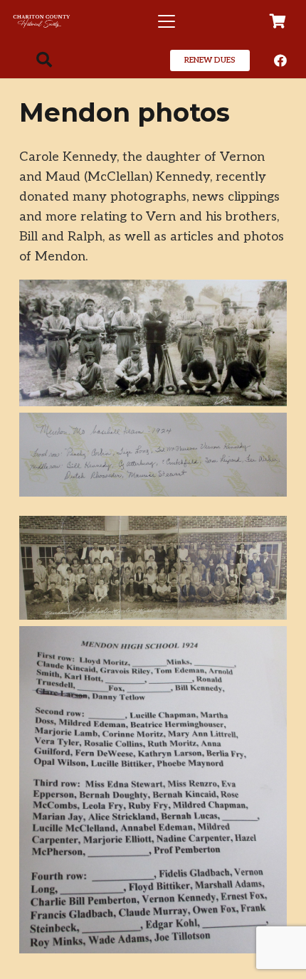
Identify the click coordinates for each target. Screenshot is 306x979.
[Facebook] (280, 60)
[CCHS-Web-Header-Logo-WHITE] (41, 21)
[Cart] (277, 21)
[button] (166, 21)
